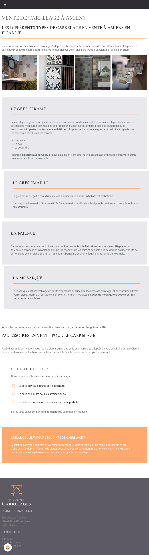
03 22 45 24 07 (10, 524)
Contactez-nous (11, 542)
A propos (7, 538)
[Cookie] (8, 547)
